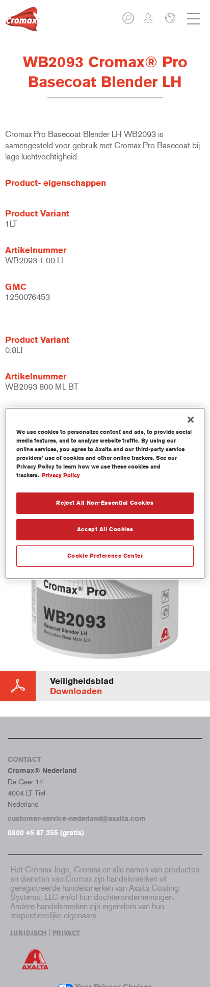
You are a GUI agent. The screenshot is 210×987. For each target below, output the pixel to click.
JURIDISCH (28, 933)
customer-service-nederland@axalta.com (77, 818)
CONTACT (24, 759)
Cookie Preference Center (105, 555)
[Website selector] (169, 19)
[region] (104, 493)
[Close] (190, 419)
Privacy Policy (61, 475)
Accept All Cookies (105, 529)
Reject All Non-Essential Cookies (104, 502)
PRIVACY (66, 933)
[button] (129, 21)
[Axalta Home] (22, 23)
